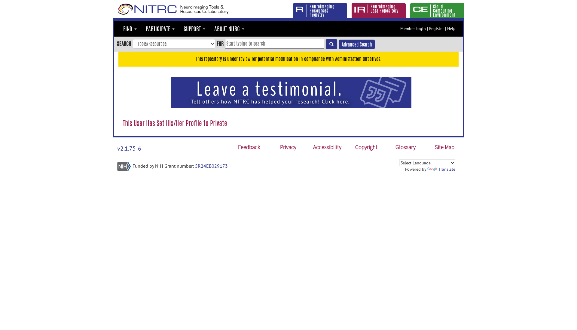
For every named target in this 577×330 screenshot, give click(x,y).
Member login (413, 28)
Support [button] (193, 29)
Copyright (366, 147)
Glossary (405, 147)
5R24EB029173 (211, 166)
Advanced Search (357, 44)
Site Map (444, 147)
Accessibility (327, 147)
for (220, 43)
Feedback (249, 147)
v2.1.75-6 (129, 148)
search (124, 43)
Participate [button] (159, 29)
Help (451, 28)
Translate (446, 169)
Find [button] (128, 29)
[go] (331, 44)
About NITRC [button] (227, 29)
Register (436, 28)
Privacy (288, 147)
